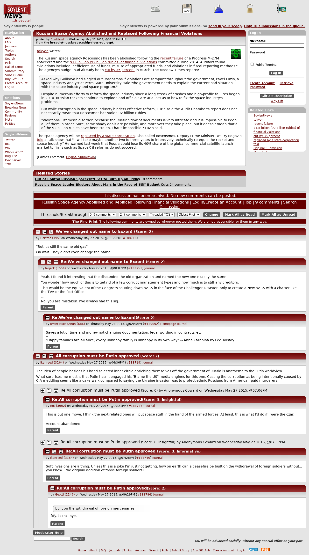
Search (10, 58)
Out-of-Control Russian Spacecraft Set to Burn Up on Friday (87, 179)
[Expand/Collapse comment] (38, 232)
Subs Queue (14, 75)
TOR (8, 164)
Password (257, 52)
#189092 (151, 324)
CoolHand (57, 39)
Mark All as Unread (278, 214)
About (9, 38)
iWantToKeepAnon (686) (67, 324)
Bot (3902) (58, 406)
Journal (149, 268)
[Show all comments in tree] (51, 232)
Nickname (258, 41)
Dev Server (13, 160)
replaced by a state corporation (276, 140)
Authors (10, 54)
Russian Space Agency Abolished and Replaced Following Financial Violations (119, 33)
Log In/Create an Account (216, 202)
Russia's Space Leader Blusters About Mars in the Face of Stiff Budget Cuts (102, 184)
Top (248, 202)
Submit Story (14, 71)
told (256, 144)
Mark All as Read (240, 214)
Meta (8, 119)
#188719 (133, 362)
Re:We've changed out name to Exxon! (102, 261)
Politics (10, 123)
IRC (7, 144)
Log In (9, 87)
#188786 (144, 494)
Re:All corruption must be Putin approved (100, 390)
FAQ (8, 42)
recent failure (263, 123)
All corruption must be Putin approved (97, 356)
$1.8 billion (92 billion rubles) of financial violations (113, 62)
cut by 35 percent (266, 136)
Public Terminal (265, 64)
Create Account (16, 83)
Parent (48, 307)
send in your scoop (225, 26)
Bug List (11, 156)
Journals (11, 46)
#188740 (143, 458)
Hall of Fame (14, 67)
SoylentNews (17, 13)
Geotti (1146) (65, 494)
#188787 (135, 406)
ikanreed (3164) (52, 362)
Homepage (168, 324)
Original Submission (267, 148)
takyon (258, 119)
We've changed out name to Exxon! (94, 231)
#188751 (135, 268)
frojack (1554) (55, 268)
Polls (8, 63)
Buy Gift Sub (14, 79)
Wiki (8, 148)
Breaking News (16, 107)
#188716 (130, 238)
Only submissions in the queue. (274, 26)
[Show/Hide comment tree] (44, 232)
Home (82, 550)
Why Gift (277, 101)
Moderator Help (49, 532)
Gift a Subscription (276, 96)
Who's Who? (14, 152)
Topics (9, 50)
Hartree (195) (50, 238)
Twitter (10, 140)
